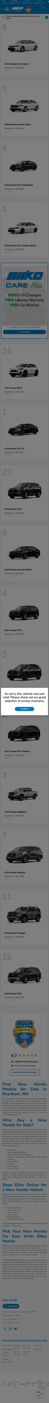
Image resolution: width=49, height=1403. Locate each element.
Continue (24, 709)
